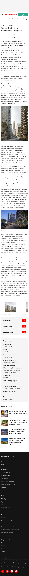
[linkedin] (11, 571)
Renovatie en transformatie (8, 484)
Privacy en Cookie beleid (7, 567)
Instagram (4, 548)
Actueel (3, 488)
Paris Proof (4, 518)
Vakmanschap (5, 524)
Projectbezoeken (5, 507)
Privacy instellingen (20, 567)
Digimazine (4, 502)
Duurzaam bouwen (6, 475)
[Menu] (2, 14)
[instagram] (7, 571)
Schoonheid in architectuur (8, 521)
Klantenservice (5, 461)
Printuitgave (4, 499)
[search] (26, 19)
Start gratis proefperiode (23, 14)
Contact (3, 464)
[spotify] (16, 571)
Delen (15, 37)
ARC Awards (4, 504)
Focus (3, 515)
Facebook (3, 543)
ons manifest (4, 561)
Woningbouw (4, 478)
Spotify (3, 551)
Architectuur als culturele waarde (10, 529)
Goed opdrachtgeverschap (8, 526)
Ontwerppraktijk (5, 472)
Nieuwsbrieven (7, 456)
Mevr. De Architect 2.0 (7, 532)
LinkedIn (3, 546)
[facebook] (2, 571)
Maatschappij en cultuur (7, 481)
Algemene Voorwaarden (16, 565)
